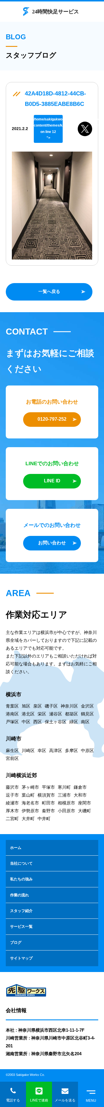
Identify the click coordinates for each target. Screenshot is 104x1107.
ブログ (15, 942)
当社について (21, 863)
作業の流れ (19, 895)
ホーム (15, 847)
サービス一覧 (21, 926)
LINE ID (52, 480)
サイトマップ (21, 958)
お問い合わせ (52, 542)
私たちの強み (21, 879)
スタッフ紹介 (21, 911)
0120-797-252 (52, 419)
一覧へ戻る (49, 291)
